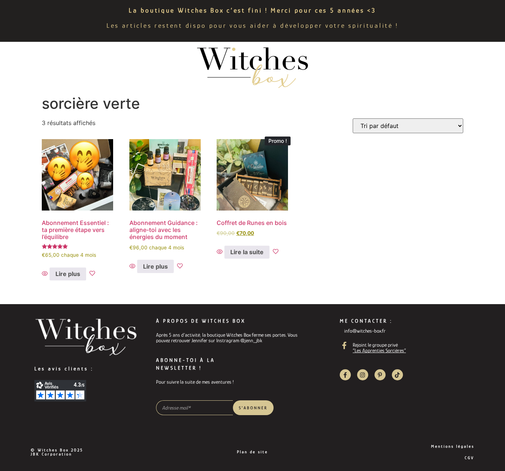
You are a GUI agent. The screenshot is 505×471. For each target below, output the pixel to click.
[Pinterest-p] (380, 374)
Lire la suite (247, 252)
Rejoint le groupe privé (375, 345)
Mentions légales (452, 446)
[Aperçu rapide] (46, 273)
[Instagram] (362, 374)
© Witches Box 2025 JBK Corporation (57, 452)
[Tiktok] (397, 374)
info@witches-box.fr (365, 331)
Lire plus (67, 273)
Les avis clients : (64, 368)
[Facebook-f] (345, 374)
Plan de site (252, 452)
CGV (469, 457)
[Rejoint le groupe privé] (344, 345)
